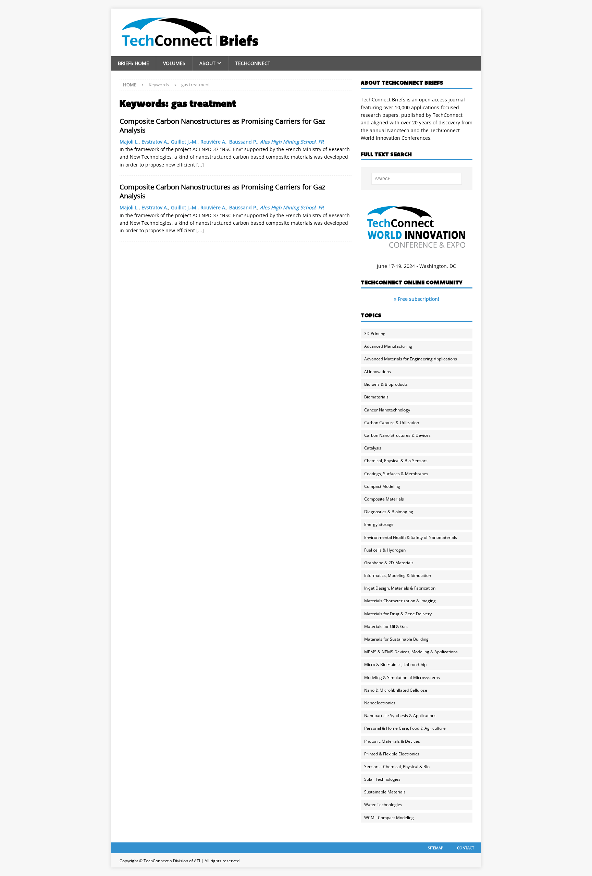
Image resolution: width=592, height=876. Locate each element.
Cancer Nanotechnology (387, 410)
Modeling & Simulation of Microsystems (402, 677)
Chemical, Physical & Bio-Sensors (396, 461)
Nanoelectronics (379, 703)
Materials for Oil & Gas (386, 626)
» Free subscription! (416, 299)
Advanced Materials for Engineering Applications (410, 359)
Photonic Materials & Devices (392, 741)
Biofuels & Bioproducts (386, 384)
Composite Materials (384, 499)
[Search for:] (416, 179)
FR (321, 141)
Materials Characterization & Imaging (400, 601)
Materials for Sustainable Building (396, 639)
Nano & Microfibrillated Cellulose (395, 690)
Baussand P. (243, 141)
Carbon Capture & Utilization (391, 422)
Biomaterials (376, 397)
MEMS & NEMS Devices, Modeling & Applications (411, 652)
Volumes (174, 63)
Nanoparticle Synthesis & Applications (400, 715)
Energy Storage (379, 524)
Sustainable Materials (385, 792)
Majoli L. (129, 141)
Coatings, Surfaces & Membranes (396, 474)
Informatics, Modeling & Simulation (397, 575)
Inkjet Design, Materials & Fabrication (399, 588)
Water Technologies (383, 804)
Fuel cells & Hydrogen (385, 550)
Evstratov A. (154, 141)
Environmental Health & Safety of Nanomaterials (410, 537)
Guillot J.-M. (184, 141)
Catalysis (372, 448)
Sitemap (435, 847)
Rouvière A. (213, 141)
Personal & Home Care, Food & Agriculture (405, 728)
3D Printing (374, 333)
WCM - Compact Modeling (389, 818)
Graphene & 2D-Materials (389, 563)
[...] (200, 164)
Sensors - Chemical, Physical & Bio (397, 766)
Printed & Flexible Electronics (391, 754)
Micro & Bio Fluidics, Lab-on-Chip (395, 664)
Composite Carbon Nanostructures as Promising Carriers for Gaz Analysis (222, 125)
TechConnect (252, 63)
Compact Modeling (382, 486)
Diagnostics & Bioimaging (388, 512)
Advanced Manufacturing (388, 346)
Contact (465, 847)
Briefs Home (133, 63)
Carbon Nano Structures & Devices (397, 435)
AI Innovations (377, 371)
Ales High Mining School (288, 141)
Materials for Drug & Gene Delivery (398, 614)
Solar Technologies (382, 779)
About (207, 63)
